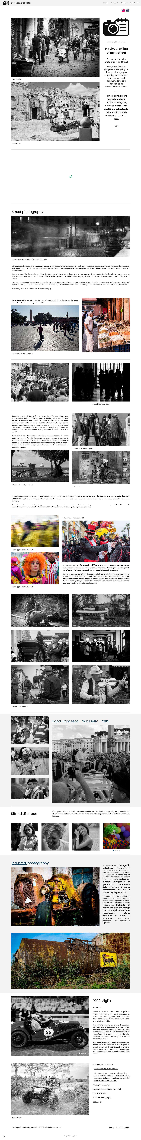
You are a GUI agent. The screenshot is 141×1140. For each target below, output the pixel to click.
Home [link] (105, 3)
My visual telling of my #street (106, 1069)
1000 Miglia (97, 1102)
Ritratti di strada (99, 1093)
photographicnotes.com (103, 1064)
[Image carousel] (116, 837)
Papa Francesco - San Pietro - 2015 (107, 1089)
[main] (55, 79)
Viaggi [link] (123, 3)
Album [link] (113, 3)
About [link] (132, 3)
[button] (138, 2)
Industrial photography (102, 1097)
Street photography (101, 1085)
